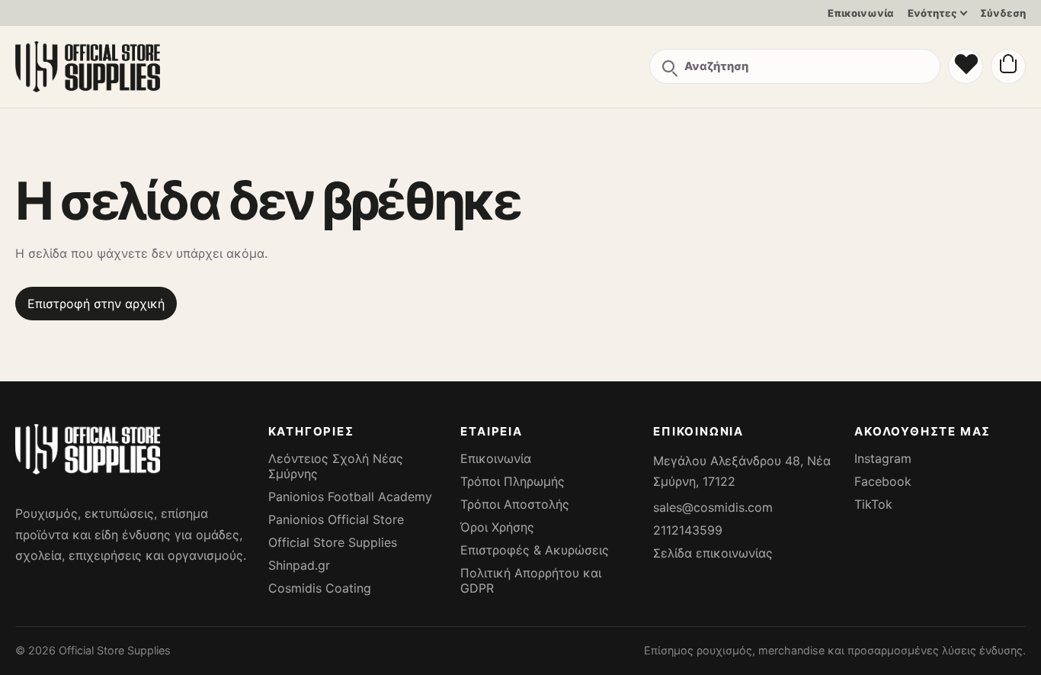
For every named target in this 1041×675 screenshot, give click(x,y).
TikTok (873, 504)
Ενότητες (932, 13)
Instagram (882, 458)
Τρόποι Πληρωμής (512, 481)
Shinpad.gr (299, 565)
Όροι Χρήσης (497, 527)
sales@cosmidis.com (713, 507)
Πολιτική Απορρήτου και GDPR (530, 580)
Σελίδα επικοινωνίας (713, 553)
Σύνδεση (1003, 13)
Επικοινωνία (861, 13)
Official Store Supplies (332, 542)
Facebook (882, 481)
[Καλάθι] (1008, 66)
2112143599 (687, 530)
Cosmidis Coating (319, 588)
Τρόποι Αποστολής (514, 504)
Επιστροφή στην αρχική (96, 303)
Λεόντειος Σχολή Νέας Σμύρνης (335, 466)
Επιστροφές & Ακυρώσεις (534, 550)
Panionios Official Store (336, 519)
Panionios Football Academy (350, 496)
